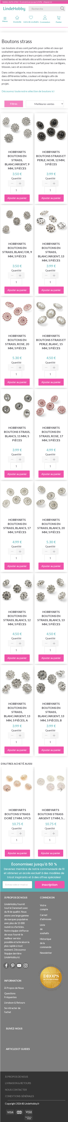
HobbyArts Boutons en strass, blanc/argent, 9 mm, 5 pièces (17, 160)
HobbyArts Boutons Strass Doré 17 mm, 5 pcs (17, 814)
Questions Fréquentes (10, 995)
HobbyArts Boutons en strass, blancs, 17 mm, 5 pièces (17, 526)
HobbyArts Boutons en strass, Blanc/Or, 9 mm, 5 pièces (17, 250)
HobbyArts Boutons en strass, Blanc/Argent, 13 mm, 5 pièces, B (51, 712)
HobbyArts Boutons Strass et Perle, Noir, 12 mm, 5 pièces (51, 158)
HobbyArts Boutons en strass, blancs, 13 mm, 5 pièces (51, 618)
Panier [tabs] (59, 22)
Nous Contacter (16, 1089)
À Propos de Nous (14, 988)
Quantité (16, 178)
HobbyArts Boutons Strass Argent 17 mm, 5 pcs (50, 814)
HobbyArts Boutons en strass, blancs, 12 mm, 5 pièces (17, 618)
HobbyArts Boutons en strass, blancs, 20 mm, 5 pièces (51, 526)
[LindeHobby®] (14, 8)
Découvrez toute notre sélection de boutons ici (28, 91)
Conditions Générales (19, 1096)
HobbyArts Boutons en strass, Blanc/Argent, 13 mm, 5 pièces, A (17, 712)
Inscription (49, 885)
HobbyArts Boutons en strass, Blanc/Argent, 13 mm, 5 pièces (51, 252)
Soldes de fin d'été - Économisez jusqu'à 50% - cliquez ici (27, 2)
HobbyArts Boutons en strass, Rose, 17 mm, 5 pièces (51, 434)
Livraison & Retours (14, 1002)
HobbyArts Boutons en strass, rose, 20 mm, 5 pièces (17, 342)
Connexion (45, 22)
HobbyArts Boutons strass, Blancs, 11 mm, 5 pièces (17, 434)
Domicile (17, 22)
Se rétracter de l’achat (12, 1010)
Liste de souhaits (31, 22)
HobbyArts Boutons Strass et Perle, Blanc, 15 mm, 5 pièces (51, 342)
